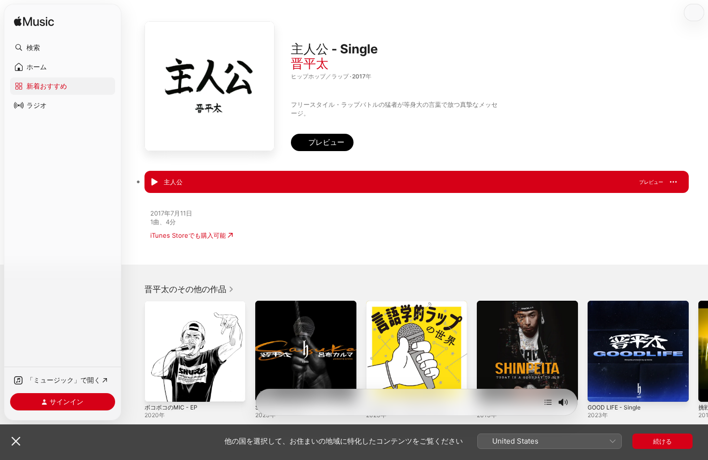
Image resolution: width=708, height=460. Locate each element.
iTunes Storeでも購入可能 (188, 235)
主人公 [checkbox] (173, 182)
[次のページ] (698, 351)
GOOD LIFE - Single (617, 304)
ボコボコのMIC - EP (173, 304)
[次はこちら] (548, 402)
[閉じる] (16, 441)
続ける (662, 441)
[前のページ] (135, 351)
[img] (34, 21)
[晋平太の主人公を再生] (154, 182)
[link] (189, 289)
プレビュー (651, 182)
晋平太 (309, 63)
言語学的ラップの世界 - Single (410, 304)
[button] (63, 47)
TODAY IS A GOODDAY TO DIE (522, 304)
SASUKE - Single (280, 304)
